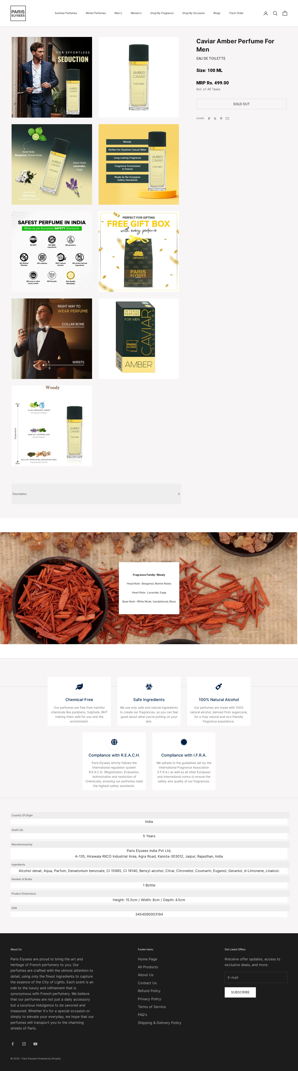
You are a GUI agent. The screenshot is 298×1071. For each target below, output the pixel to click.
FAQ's (142, 1014)
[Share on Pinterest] (221, 118)
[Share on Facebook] (209, 118)
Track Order (236, 13)
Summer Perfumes (66, 13)
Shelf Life (17, 830)
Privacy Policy (149, 999)
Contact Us (147, 983)
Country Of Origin (22, 815)
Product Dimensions (24, 893)
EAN (14, 908)
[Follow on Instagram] (24, 1044)
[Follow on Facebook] (12, 1044)
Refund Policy (149, 991)
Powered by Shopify (49, 1058)
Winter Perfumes (96, 13)
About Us (145, 975)
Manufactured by (22, 844)
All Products (148, 967)
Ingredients (18, 864)
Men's (118, 13)
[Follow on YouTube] (35, 1044)
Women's (136, 13)
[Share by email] (227, 118)
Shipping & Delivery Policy (159, 1022)
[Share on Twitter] (215, 118)
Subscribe (240, 992)
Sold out (241, 104)
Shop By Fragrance (162, 13)
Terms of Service (152, 1007)
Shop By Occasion (193, 13)
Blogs (217, 13)
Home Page (147, 959)
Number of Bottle (22, 879)
